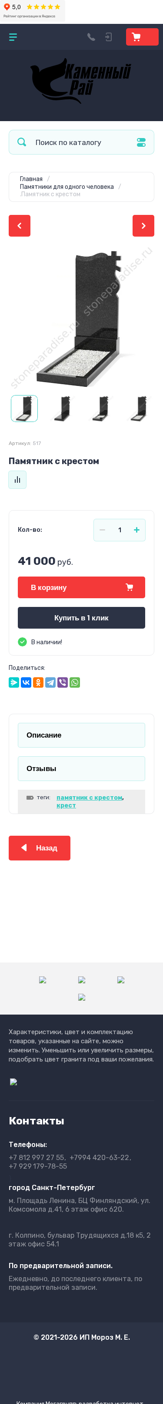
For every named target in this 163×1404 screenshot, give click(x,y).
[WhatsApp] (75, 682)
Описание (44, 735)
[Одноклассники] (38, 682)
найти (22, 142)
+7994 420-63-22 (99, 1158)
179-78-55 (38, 1166)
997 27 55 (36, 1158)
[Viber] (62, 682)
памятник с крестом (89, 797)
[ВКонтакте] (26, 682)
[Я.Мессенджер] (14, 682)
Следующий (143, 226)
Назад (46, 848)
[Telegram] (50, 682)
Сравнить (17, 479)
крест (66, 805)
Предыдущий (19, 226)
